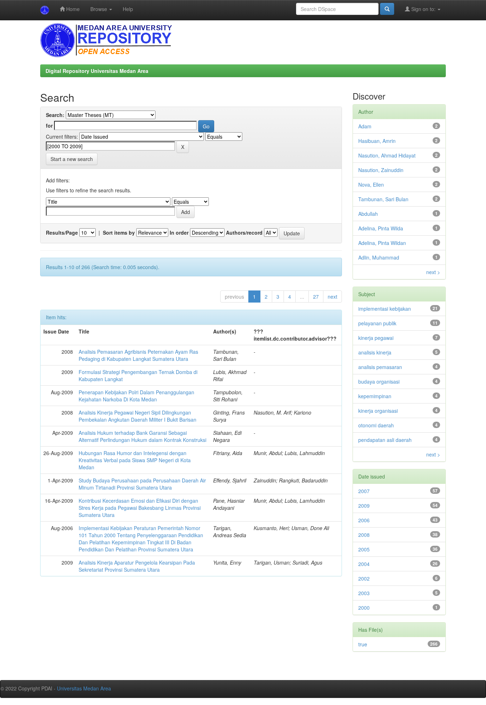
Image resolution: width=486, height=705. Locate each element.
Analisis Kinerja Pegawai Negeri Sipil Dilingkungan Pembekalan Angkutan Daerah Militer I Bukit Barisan (137, 416)
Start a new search (72, 158)
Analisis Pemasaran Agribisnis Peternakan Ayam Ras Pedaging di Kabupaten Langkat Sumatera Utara (138, 355)
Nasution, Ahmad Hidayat (387, 155)
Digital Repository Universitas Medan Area (97, 70)
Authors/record (244, 232)
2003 (364, 593)
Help (128, 8)
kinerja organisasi (378, 410)
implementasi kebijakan (384, 308)
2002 (364, 578)
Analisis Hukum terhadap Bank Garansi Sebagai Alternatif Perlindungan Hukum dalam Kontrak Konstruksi (142, 436)
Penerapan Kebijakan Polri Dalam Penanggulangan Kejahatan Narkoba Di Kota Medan (136, 396)
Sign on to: (423, 8)
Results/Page (62, 232)
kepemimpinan (374, 396)
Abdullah (368, 213)
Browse (99, 8)
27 (316, 296)
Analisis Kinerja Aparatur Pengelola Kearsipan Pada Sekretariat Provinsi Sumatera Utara (137, 566)
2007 (364, 491)
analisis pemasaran (380, 366)
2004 (364, 563)
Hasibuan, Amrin (377, 140)
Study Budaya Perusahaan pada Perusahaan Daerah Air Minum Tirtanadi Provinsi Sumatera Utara (142, 484)
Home (72, 8)
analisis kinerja (374, 352)
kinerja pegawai (375, 337)
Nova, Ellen (371, 184)
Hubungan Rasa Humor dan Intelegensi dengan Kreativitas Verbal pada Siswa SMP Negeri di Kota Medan (135, 460)
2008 (364, 534)
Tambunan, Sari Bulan (383, 199)
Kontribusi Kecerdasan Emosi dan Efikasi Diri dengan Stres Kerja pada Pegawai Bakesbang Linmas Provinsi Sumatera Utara (140, 507)
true (362, 644)
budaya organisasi (379, 381)
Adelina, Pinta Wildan (382, 242)
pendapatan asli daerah (385, 439)
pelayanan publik (377, 323)
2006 (364, 520)
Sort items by (119, 232)
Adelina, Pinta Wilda (380, 228)
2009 (364, 505)
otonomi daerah (376, 425)
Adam (364, 126)
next (332, 296)
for (49, 125)
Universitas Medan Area (84, 688)
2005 (364, 549)
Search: (55, 114)
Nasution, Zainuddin (380, 169)
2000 (364, 607)
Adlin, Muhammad (378, 257)
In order (179, 232)
